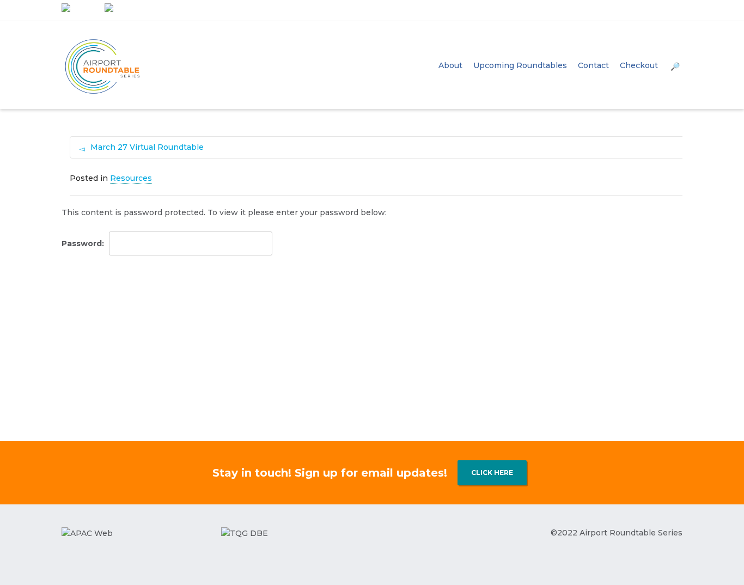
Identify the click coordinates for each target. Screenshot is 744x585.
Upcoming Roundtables (520, 65)
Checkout (639, 65)
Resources (131, 178)
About (450, 65)
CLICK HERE (492, 472)
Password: (84, 243)
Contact (593, 65)
